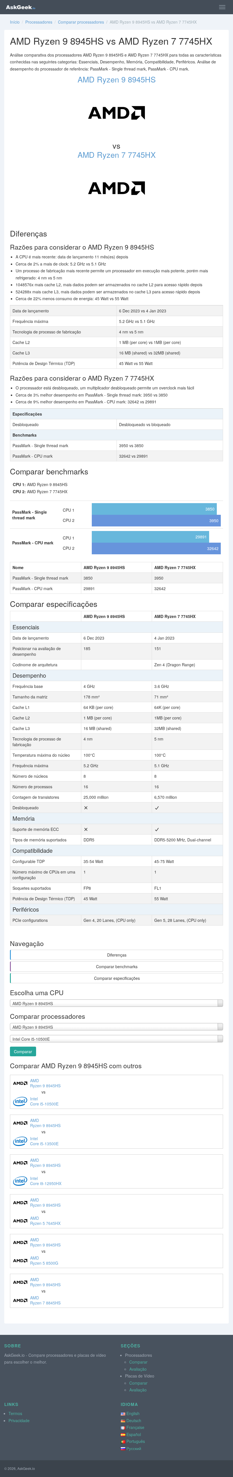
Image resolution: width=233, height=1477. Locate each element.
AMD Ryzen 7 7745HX (117, 154)
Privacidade (19, 1420)
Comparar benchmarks (117, 966)
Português (135, 1441)
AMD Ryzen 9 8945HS (117, 79)
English (133, 1413)
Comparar (23, 1051)
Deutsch (133, 1420)
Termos (15, 1413)
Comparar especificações (117, 978)
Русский (133, 1448)
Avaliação (138, 1369)
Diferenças (116, 955)
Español (133, 1434)
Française (135, 1427)
